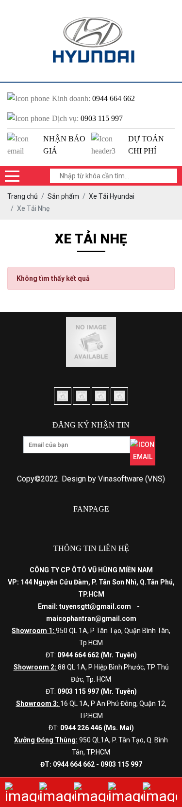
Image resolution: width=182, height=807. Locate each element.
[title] (22, 792)
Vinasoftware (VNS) (131, 478)
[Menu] (12, 176)
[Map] (91, 792)
